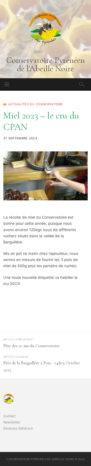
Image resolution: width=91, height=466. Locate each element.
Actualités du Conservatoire (35, 104)
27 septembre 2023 (20, 138)
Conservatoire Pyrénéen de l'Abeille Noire (45, 64)
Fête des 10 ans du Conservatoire (31, 345)
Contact (9, 416)
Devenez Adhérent (18, 428)
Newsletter (12, 422)
